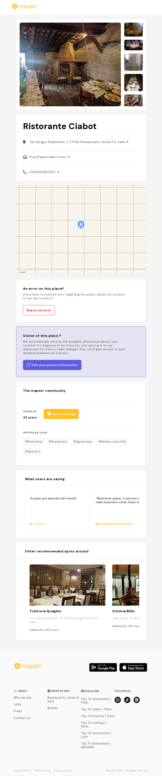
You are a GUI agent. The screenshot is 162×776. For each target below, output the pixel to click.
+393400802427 (42, 172)
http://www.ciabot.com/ (48, 157)
